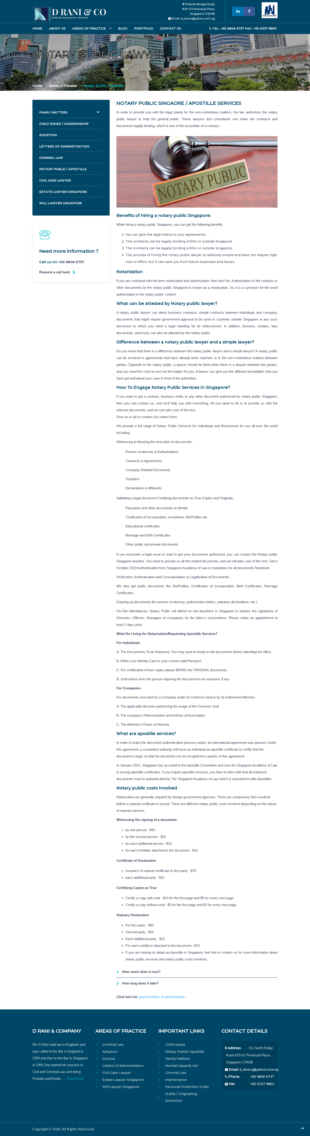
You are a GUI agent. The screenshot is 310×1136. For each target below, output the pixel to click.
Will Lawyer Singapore (60, 203)
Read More (75, 1078)
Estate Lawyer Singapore (63, 191)
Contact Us (170, 28)
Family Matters (53, 112)
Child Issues (175, 1045)
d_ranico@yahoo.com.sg (198, 18)
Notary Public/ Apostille (184, 1052)
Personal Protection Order (187, 1087)
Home (37, 28)
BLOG (122, 28)
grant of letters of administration (162, 997)
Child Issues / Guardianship (64, 123)
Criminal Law (51, 157)
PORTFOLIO (143, 28)
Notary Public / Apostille (62, 169)
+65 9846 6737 (71, 262)
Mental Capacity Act (181, 1066)
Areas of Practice (89, 28)
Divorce (108, 1059)
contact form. (168, 417)
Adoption (48, 135)
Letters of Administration (64, 146)
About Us (57, 28)
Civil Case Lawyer (55, 180)
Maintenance (176, 1080)
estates (263, 326)
